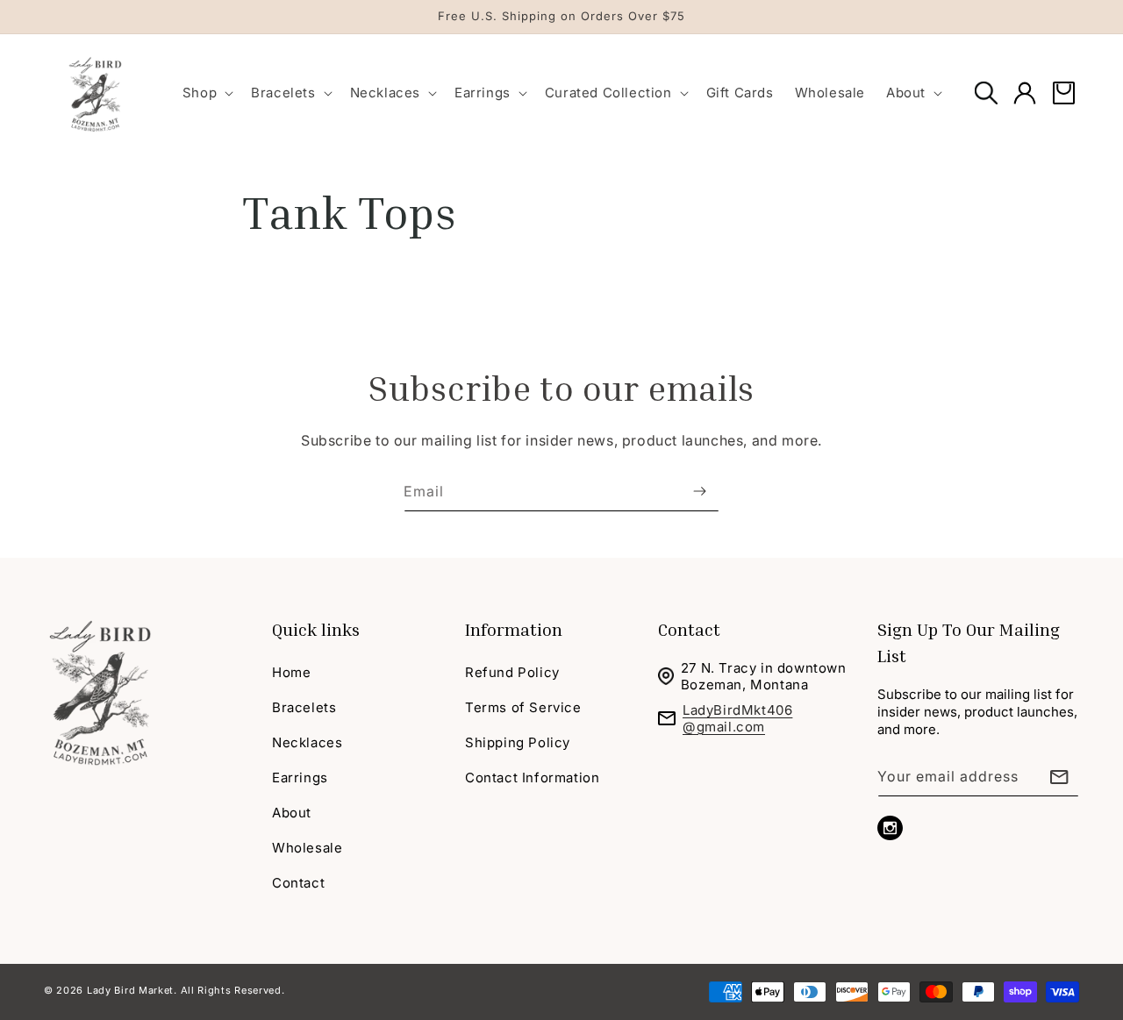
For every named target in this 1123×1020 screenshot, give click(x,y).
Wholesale (307, 847)
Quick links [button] (316, 628)
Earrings (300, 777)
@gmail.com (724, 726)
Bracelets (304, 707)
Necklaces (307, 742)
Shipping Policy (517, 742)
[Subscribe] (699, 491)
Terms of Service (523, 707)
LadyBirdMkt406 (737, 710)
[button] (206, 92)
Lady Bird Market (130, 990)
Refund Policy (512, 672)
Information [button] (513, 628)
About (291, 812)
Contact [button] (689, 628)
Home (291, 672)
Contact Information (532, 777)
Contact (298, 882)
